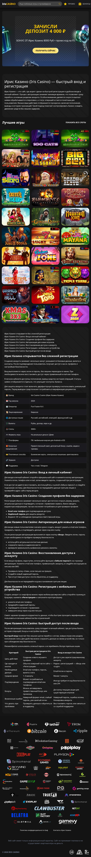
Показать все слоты (76, 122)
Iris (9, 4)
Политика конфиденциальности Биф (34, 830)
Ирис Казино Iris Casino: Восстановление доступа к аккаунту (30, 345)
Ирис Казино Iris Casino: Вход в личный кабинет (25, 336)
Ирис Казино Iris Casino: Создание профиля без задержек (29, 339)
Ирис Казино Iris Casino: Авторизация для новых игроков (29, 342)
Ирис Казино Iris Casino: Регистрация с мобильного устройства (32, 348)
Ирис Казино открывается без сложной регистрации (27, 333)
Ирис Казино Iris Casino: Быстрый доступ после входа (27, 351)
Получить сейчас (45, 50)
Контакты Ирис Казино (62, 830)
